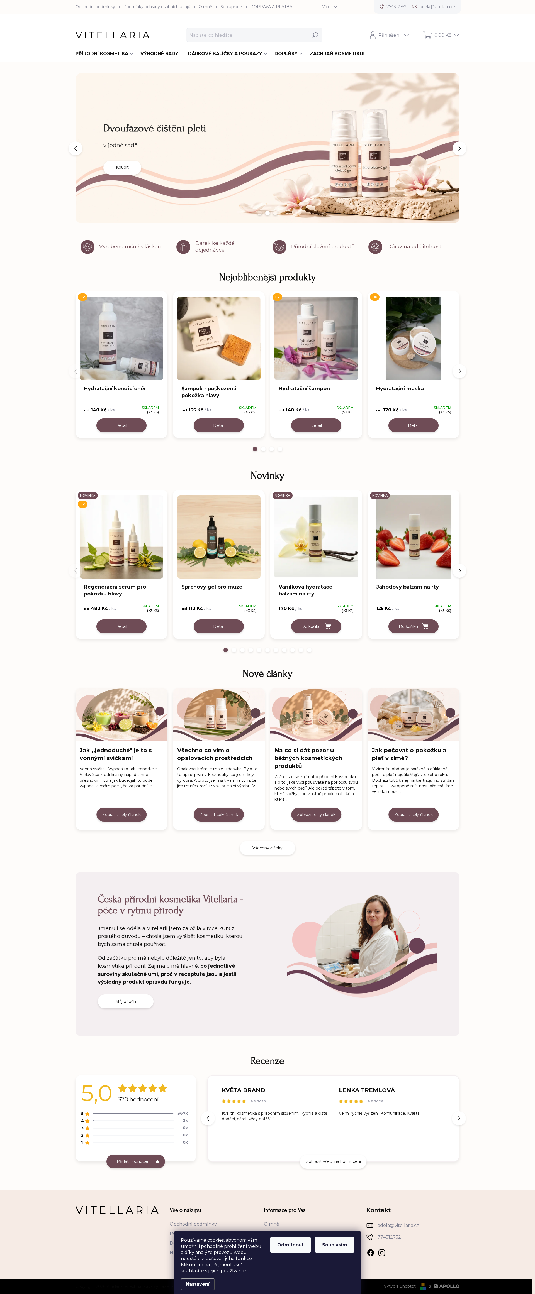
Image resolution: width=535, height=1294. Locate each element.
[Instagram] (382, 1252)
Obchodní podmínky (95, 6)
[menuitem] (105, 53)
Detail (121, 425)
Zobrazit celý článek (121, 814)
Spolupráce (231, 6)
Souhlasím (334, 1245)
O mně (205, 6)
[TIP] (121, 340)
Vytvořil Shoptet (400, 1286)
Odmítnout (290, 1245)
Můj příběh (125, 1001)
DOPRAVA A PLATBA (271, 6)
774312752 (389, 1237)
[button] (85, 148)
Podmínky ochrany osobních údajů (156, 6)
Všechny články (267, 848)
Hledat (315, 35)
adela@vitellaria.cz (398, 1225)
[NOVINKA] (316, 538)
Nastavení (198, 1284)
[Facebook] (370, 1252)
